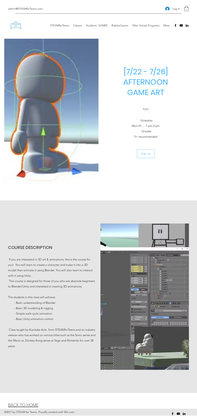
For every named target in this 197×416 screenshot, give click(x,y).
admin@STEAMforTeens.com (25, 8)
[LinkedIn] (187, 25)
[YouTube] (181, 25)
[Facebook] (175, 25)
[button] (186, 8)
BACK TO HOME (23, 405)
